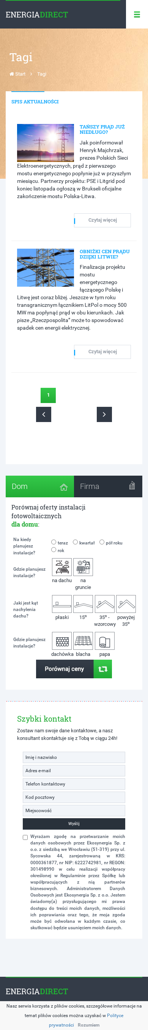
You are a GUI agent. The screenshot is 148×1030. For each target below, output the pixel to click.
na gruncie (83, 584)
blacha (83, 654)
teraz (63, 543)
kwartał (86, 543)
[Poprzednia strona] (43, 414)
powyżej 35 (126, 620)
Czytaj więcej (102, 220)
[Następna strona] (104, 414)
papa (104, 654)
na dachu (62, 580)
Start (19, 74)
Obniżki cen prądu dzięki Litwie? (105, 254)
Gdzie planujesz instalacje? (29, 572)
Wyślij (74, 823)
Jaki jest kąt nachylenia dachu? (25, 609)
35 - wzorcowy (104, 620)
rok (61, 550)
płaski (62, 617)
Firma (89, 486)
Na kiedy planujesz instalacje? (24, 546)
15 (83, 617)
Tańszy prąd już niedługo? (102, 129)
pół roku (114, 543)
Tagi (41, 74)
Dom (20, 486)
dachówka (61, 654)
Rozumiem (88, 1025)
